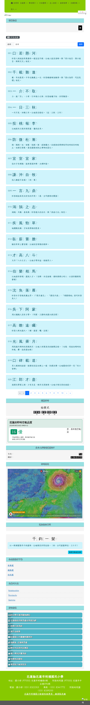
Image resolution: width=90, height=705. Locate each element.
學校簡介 (32, 3)
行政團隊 (42, 3)
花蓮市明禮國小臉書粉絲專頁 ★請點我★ (45, 694)
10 (62, 393)
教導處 (11, 565)
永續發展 (73, 3)
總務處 (11, 570)
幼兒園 (11, 575)
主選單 (22, 3)
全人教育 (53, 3)
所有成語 (14, 37)
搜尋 (81, 44)
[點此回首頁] (45, 15)
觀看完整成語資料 (75, 552)
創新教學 (63, 3)
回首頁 (16, 3)
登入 (12, 9)
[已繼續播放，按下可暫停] (80, 27)
